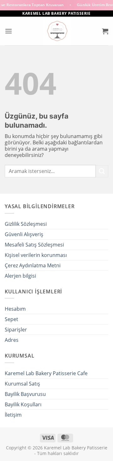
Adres (12, 339)
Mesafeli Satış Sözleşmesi (34, 244)
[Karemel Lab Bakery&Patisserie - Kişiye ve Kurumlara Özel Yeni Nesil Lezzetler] (57, 31)
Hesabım (15, 308)
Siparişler (16, 329)
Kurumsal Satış (22, 383)
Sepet (11, 319)
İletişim (13, 414)
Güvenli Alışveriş (24, 234)
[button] (8, 31)
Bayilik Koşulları (23, 404)
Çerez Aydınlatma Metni (33, 265)
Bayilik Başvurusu (25, 394)
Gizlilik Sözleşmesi (26, 223)
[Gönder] (102, 171)
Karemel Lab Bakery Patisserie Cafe (46, 373)
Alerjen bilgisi (20, 275)
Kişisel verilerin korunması (36, 255)
